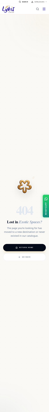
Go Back (26, 257)
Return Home (26, 247)
